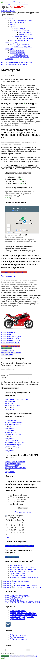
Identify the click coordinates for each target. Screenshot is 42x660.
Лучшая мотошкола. (17, 575)
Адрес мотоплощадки (9, 276)
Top (35, 656)
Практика (13, 26)
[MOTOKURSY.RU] (21, 4)
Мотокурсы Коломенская (10, 341)
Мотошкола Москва (21, 30)
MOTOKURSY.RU (8, 11)
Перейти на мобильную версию (22, 656)
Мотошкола (9, 18)
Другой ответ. (18, 504)
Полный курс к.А (7, 350)
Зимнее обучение (20, 37)
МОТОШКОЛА (23, 596)
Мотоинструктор (11, 43)
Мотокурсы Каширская (10, 339)
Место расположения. (21, 497)
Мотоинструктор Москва (19, 45)
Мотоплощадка (20, 28)
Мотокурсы (9, 49)
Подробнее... (10, 428)
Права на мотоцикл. (17, 573)
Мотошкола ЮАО (25, 32)
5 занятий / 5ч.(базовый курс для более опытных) (13, 432)
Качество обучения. (20, 495)
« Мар (7, 537)
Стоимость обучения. (21, 499)
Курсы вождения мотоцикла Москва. (24, 577)
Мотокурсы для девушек (19, 57)
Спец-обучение (7, 354)
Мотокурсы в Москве (18, 565)
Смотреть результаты (23, 512)
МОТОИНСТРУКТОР (14, 598)
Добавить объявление (18, 635)
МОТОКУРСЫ (11, 596)
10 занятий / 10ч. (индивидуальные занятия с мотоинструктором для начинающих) (15, 444)
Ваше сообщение (7, 369)
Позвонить (5, 656)
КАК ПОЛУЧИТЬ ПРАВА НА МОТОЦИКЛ (22, 602)
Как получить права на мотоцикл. (23, 567)
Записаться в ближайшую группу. (14, 272)
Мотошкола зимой (17, 22)
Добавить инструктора (18, 639)
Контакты (9, 59)
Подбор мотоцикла (17, 637)
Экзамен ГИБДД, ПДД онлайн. (22, 571)
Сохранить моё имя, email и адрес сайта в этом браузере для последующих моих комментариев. (20, 383)
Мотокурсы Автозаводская (11, 337)
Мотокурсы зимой (17, 51)
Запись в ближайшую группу (21, 20)
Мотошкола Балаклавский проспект (23, 569)
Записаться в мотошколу (10, 346)
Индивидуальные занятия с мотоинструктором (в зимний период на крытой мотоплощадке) (15, 465)
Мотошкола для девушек (19, 41)
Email (3, 378)
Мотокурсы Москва (17, 53)
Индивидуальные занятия (11, 352)
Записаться (9, 409)
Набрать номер (6, 348)
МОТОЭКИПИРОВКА (14, 600)
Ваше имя (5, 375)
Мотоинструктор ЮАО (23, 47)
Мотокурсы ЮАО (21, 55)
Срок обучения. (18, 502)
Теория (12, 24)
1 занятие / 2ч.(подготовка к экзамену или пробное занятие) (14, 422)
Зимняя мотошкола (26, 35)
